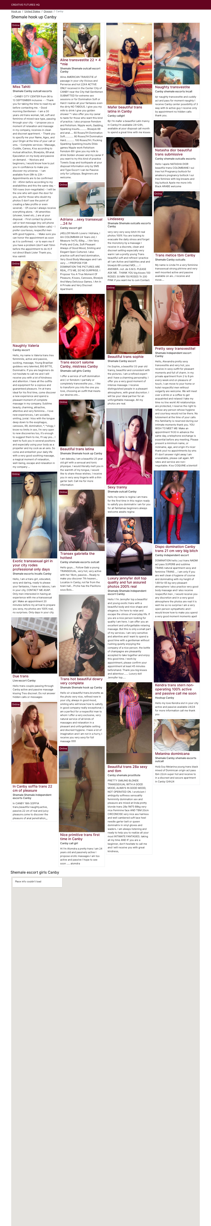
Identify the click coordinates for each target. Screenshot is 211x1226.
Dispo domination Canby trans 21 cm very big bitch (176, 549)
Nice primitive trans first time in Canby (80, 837)
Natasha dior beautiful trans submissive (173, 152)
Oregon (48, 11)
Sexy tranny (117, 487)
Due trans (21, 676)
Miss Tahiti (21, 87)
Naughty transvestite (172, 87)
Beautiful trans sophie (126, 357)
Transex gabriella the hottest (77, 555)
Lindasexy (116, 219)
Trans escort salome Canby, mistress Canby (79, 364)
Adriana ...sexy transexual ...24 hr (81, 221)
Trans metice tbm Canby (175, 255)
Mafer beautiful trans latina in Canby (125, 109)
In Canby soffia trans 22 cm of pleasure (32, 788)
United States (32, 11)
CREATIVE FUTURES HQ (25, 4)
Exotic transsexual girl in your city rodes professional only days (33, 565)
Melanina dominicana (172, 754)
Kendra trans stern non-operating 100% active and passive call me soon (175, 689)
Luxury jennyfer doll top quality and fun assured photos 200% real (127, 582)
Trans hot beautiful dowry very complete (81, 681)
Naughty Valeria (26, 345)
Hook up (16, 11)
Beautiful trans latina (77, 449)
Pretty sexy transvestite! (175, 348)
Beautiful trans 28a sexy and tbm (127, 769)
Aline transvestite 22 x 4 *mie (80, 62)
